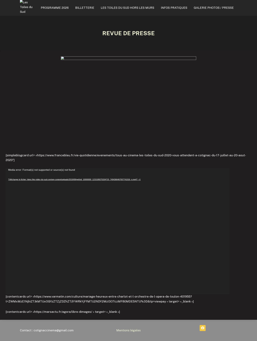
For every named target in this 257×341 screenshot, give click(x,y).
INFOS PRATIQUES (174, 7)
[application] (117, 231)
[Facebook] (203, 328)
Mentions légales (128, 330)
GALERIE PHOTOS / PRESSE (214, 7)
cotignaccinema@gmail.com (54, 330)
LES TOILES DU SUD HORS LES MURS (127, 7)
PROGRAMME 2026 (55, 7)
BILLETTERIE (84, 7)
